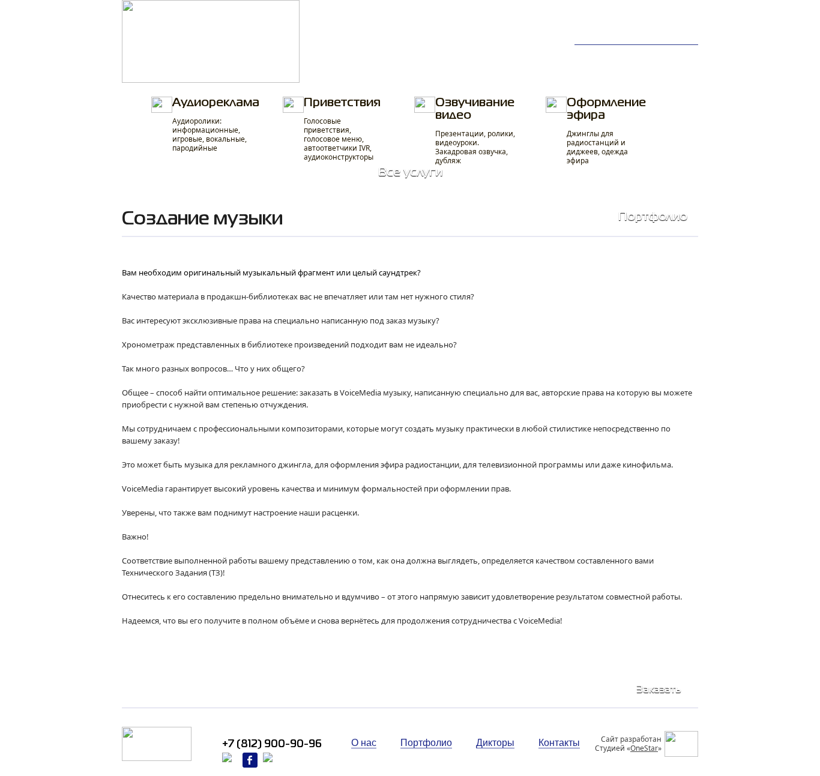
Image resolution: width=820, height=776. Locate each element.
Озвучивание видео (475, 131)
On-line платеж (444, 70)
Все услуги (410, 172)
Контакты (604, 70)
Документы (529, 70)
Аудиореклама (215, 125)
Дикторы (603, 55)
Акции (670, 70)
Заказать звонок (662, 31)
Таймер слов (533, 55)
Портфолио (354, 55)
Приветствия (342, 129)
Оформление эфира (606, 131)
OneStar (644, 748)
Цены (339, 70)
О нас (669, 55)
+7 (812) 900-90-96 (648, 18)
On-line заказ (440, 55)
